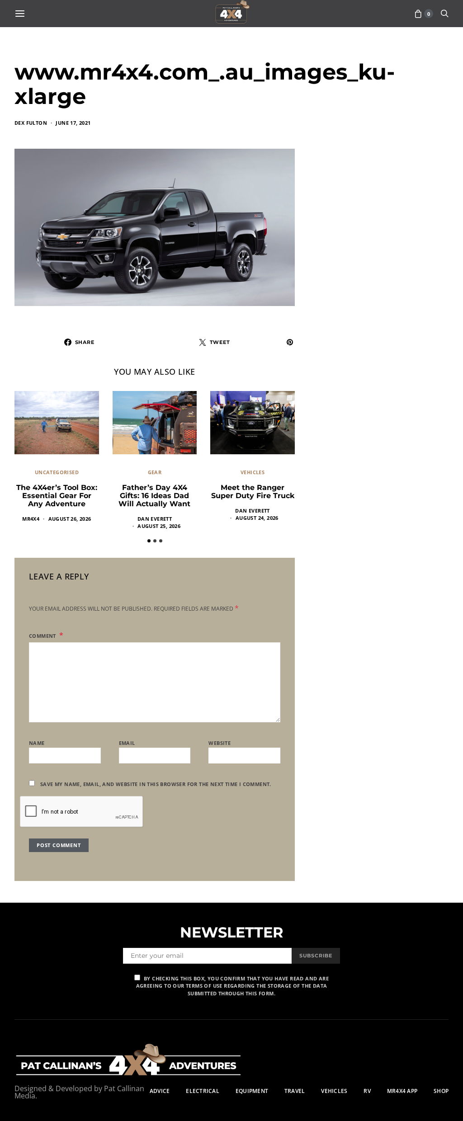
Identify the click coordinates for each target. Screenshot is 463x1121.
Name (37, 742)
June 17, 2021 (73, 122)
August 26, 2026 (69, 518)
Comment (43, 635)
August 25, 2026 (158, 526)
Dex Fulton (30, 122)
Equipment (252, 1091)
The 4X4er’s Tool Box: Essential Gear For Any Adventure (56, 495)
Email (127, 742)
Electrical (202, 1091)
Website (219, 742)
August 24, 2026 (257, 517)
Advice (160, 1091)
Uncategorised (57, 472)
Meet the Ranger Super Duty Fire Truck (252, 491)
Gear (155, 472)
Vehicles (253, 472)
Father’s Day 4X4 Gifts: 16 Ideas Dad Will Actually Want (154, 495)
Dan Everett (154, 518)
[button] (149, 541)
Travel (294, 1091)
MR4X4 (30, 518)
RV (367, 1091)
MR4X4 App (402, 1091)
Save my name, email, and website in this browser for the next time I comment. (155, 784)
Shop (441, 1091)
